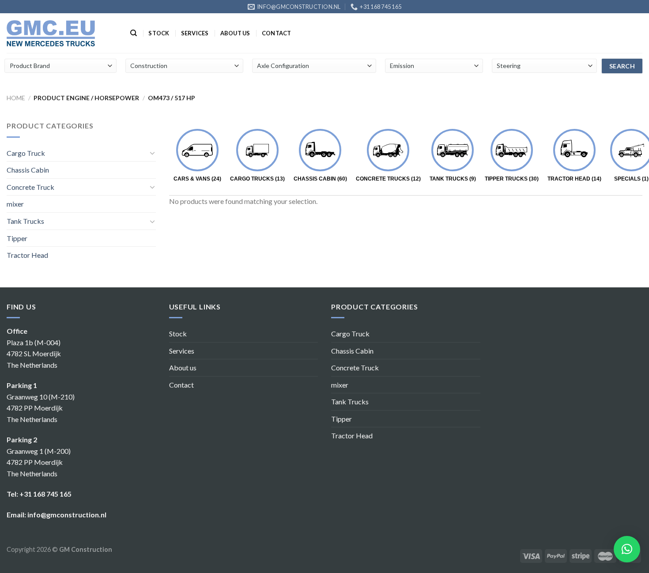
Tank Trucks (25, 221)
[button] (627, 549)
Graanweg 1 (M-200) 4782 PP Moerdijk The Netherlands (39, 462)
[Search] (133, 33)
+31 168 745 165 (45, 494)
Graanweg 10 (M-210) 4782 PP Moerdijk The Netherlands (41, 407)
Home (16, 98)
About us (235, 33)
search (622, 66)
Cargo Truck (26, 153)
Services (195, 33)
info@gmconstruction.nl (66, 514)
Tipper (17, 238)
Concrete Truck (30, 187)
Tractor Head (27, 255)
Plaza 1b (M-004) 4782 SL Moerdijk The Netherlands (34, 353)
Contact (276, 33)
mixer (15, 204)
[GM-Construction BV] (51, 33)
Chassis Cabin (28, 170)
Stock (158, 33)
